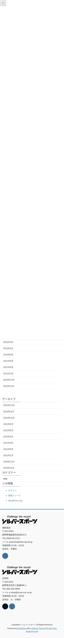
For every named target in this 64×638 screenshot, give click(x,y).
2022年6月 (8, 348)
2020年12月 (9, 380)
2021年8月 (8, 367)
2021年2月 (8, 373)
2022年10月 (9, 418)
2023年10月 (9, 405)
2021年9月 (8, 361)
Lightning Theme (37, 628)
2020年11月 (8, 386)
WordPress (21, 628)
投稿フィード (14, 495)
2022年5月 (8, 354)
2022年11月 (8, 411)
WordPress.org (15, 500)
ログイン (12, 490)
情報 (5, 479)
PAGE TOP (59, 616)
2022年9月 (8, 342)
